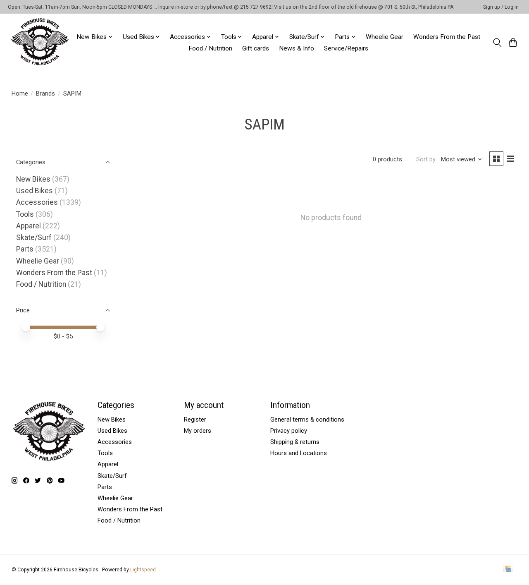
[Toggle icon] (497, 42)
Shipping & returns (294, 442)
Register (195, 419)
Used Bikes (34, 191)
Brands (45, 93)
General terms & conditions (307, 419)
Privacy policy (288, 430)
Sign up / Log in (501, 7)
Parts (24, 249)
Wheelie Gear (384, 37)
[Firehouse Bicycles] (39, 42)
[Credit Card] (508, 569)
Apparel (28, 226)
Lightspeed (143, 570)
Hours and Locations (298, 453)
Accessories (37, 202)
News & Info (296, 48)
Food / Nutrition (210, 48)
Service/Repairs (346, 48)
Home (20, 93)
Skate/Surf (34, 237)
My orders (197, 430)
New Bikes (33, 179)
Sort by (426, 159)
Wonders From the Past (446, 37)
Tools (25, 214)
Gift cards (255, 48)
